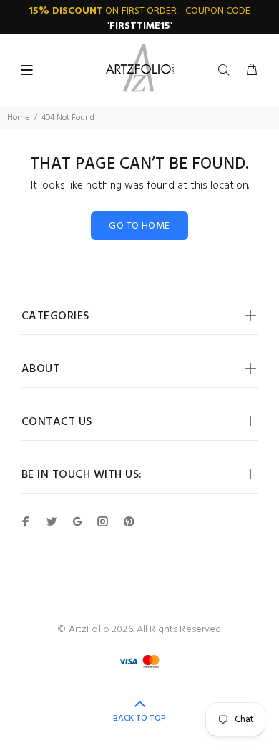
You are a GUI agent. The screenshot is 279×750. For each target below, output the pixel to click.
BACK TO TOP (139, 718)
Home (18, 118)
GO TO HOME (139, 226)
